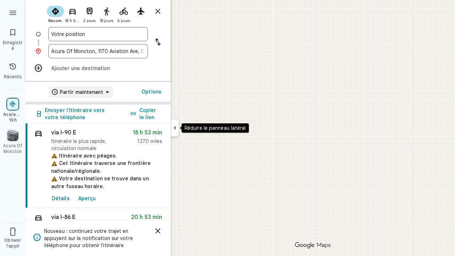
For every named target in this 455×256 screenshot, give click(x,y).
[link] (98, 165)
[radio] (55, 13)
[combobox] (98, 34)
